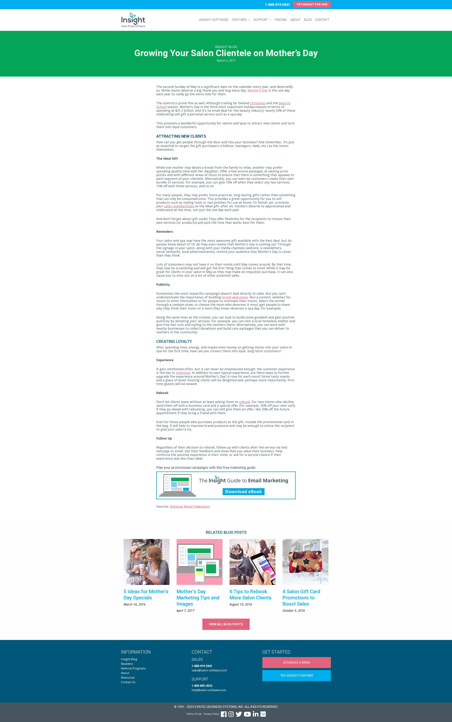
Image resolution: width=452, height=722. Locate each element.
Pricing (281, 20)
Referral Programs (133, 668)
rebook (244, 402)
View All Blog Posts (226, 624)
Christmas (257, 103)
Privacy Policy (211, 713)
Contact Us (128, 682)
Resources (128, 677)
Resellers (127, 664)
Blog (308, 20)
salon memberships (179, 206)
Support (261, 20)
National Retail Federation (190, 506)
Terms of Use (194, 713)
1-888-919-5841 (277, 4)
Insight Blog (129, 659)
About (295, 20)
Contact (322, 20)
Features (239, 20)
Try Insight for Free (311, 4)
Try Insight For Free (296, 675)
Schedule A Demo (296, 662)
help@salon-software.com (209, 690)
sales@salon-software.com (209, 670)
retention (183, 373)
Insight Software (213, 20)
